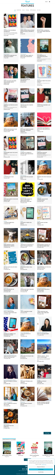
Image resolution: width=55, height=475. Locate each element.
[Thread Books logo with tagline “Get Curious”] (27, 2)
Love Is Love (20, 455)
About (20, 470)
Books (26, 470)
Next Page (47, 433)
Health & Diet (19, 10)
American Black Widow (7, 455)
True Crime (38, 10)
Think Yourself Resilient (34, 455)
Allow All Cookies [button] (40, 469)
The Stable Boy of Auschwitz (48, 455)
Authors (23, 470)
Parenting (27, 10)
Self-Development (33, 10)
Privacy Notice (18, 473)
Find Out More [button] (44, 464)
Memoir (23, 10)
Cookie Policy (22, 473)
